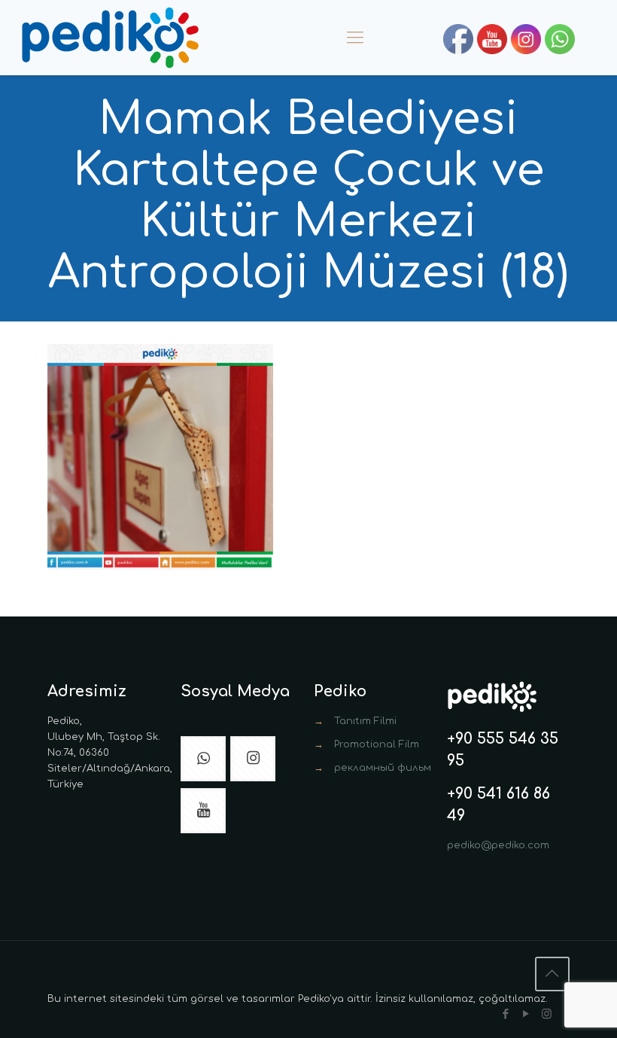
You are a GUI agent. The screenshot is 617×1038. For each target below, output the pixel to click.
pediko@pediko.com (498, 845)
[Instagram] (547, 1014)
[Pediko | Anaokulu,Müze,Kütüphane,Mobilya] (110, 37)
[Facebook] (506, 1014)
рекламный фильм (382, 768)
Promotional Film (376, 744)
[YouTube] (526, 1014)
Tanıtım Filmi (365, 721)
